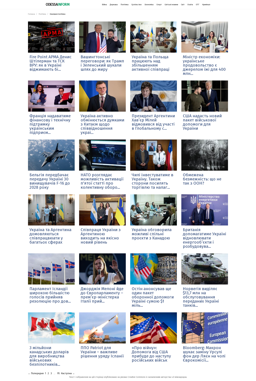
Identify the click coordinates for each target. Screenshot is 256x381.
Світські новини (171, 4)
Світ (182, 4)
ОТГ (197, 4)
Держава (114, 4)
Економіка (149, 4)
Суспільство (136, 4)
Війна (104, 4)
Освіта (190, 4)
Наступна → (68, 373)
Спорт (159, 4)
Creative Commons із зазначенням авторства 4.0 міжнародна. (157, 377)
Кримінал (206, 4)
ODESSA (57, 4)
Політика (124, 4)
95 (58, 373)
